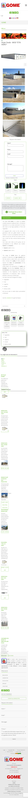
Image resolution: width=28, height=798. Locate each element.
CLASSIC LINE (17, 198)
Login (2, 15)
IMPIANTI (4, 683)
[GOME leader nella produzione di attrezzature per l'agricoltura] (10, 5)
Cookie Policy (18, 751)
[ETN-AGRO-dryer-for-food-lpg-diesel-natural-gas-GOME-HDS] (13, 56)
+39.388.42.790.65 (19, 788)
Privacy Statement (21, 750)
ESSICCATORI (5, 680)
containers (9, 298)
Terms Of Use (10, 751)
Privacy (3, 729)
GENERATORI (5, 678)
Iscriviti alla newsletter (14, 698)
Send (14, 175)
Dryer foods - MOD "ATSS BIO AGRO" (4, 412)
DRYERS (8, 198)
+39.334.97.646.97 (14, 770)
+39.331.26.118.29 (19, 789)
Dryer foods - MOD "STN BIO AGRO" (4, 444)
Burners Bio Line (5, 391)
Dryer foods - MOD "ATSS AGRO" (4, 578)
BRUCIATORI (5, 675)
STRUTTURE (5, 686)
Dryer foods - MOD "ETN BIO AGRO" (4, 609)
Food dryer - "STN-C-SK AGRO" (4, 544)
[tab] (13, 217)
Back (4, 28)
